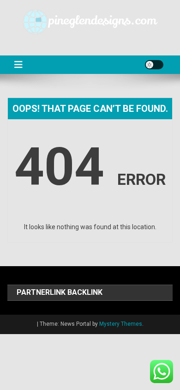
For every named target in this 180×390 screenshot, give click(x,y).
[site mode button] (154, 64)
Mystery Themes (120, 324)
